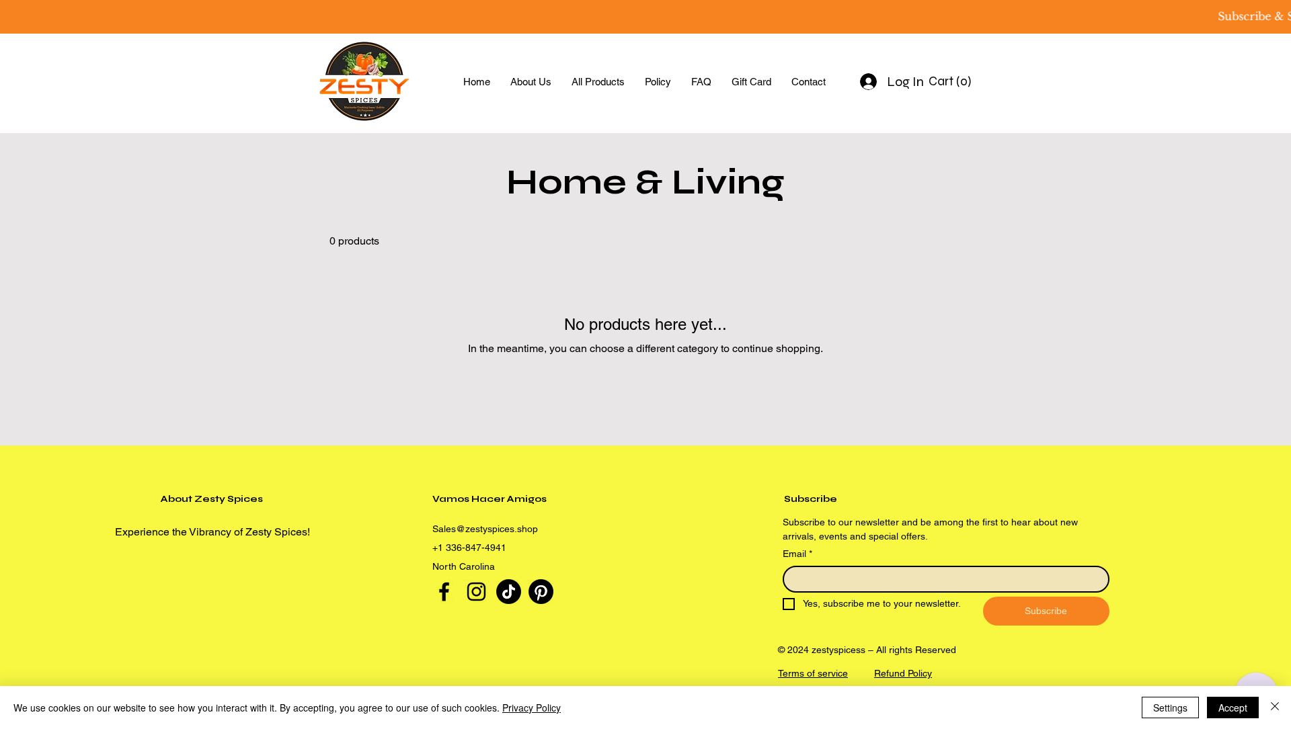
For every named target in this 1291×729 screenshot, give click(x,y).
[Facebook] (444, 591)
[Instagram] (476, 591)
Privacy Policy (531, 707)
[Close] (1275, 707)
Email (797, 553)
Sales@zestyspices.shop (485, 528)
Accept (1232, 707)
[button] (952, 81)
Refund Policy (903, 673)
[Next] (1219, 16)
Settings (1170, 707)
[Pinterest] (541, 591)
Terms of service (813, 673)
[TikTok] (508, 591)
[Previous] (71, 16)
